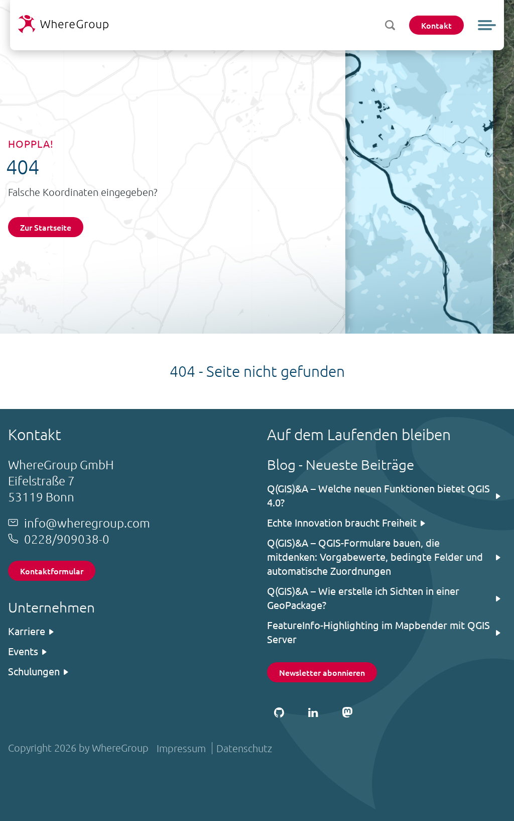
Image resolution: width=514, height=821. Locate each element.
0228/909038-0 (66, 538)
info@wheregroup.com (87, 522)
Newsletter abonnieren (322, 672)
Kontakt (436, 25)
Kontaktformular (51, 570)
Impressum (181, 748)
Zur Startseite (45, 227)
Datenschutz (244, 748)
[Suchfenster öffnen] (390, 25)
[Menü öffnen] (487, 25)
